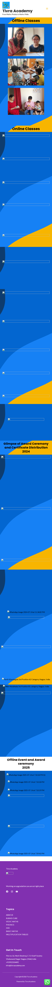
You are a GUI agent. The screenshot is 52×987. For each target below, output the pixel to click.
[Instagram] (12, 891)
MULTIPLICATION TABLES (17, 934)
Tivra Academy (17, 11)
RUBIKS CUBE (11, 918)
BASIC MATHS (12, 931)
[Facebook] (7, 891)
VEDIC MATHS (12, 922)
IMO (8, 928)
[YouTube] (17, 891)
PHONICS (10, 925)
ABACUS (9, 915)
